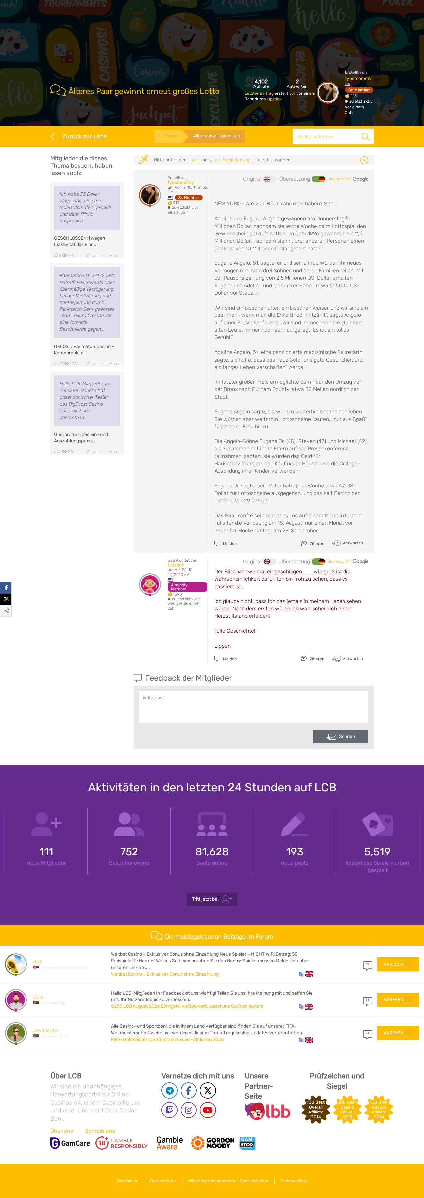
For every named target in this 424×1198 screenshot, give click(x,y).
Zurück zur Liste (84, 136)
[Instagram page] (189, 1110)
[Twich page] (169, 1110)
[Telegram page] (169, 1090)
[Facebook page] (189, 1090)
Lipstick (274, 99)
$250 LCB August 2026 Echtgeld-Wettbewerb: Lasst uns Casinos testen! (187, 1006)
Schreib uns (100, 1131)
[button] (306, 974)
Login (194, 160)
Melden (229, 544)
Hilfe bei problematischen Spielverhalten (228, 1180)
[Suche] (366, 136)
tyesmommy (358, 78)
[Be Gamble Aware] (169, 1143)
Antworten (352, 543)
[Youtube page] (208, 1110)
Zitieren (316, 544)
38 (367, 964)
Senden (347, 736)
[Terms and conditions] (121, 1143)
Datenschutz (163, 1180)
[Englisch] (270, 179)
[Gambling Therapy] (212, 1143)
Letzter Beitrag (260, 93)
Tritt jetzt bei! (205, 899)
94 (367, 1033)
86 (367, 999)
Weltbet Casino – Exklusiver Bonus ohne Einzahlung (165, 974)
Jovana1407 (46, 1030)
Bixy (37, 961)
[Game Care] (70, 1143)
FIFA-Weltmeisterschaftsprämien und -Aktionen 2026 (167, 1039)
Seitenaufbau (294, 1180)
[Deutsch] (318, 179)
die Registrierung (233, 160)
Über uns (61, 1131)
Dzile (38, 997)
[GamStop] (247, 1143)
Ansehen (393, 964)
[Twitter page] (208, 1090)
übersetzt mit (340, 179)
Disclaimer (127, 1180)
